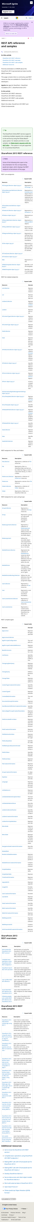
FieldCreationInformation (9, 729)
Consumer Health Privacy (8, 1217)
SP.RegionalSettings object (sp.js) (11, 233)
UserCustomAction (26, 602)
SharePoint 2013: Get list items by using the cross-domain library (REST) (6, 1119)
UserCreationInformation (9, 893)
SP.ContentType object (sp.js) (10, 324)
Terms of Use (22, 1217)
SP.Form (30, 376)
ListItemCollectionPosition (9, 810)
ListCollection (5, 288)
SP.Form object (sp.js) (8, 381)
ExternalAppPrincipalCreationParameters (13, 711)
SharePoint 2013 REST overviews (11, 60)
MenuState (5, 834)
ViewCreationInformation (9, 903)
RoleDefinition (25, 553)
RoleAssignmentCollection (9, 525)
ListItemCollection (7, 301)
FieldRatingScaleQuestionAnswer (11, 745)
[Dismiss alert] (31, 2)
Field (3, 338)
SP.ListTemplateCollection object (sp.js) (12, 396)
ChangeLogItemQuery (8, 663)
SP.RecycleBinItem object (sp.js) (10, 227)
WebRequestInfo (6, 918)
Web (3, 260)
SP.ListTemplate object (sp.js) (10, 405)
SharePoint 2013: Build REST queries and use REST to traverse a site (7, 1047)
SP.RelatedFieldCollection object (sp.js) (12, 409)
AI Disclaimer (5, 1212)
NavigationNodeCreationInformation (12, 846)
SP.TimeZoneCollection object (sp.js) (12, 253)
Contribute (4, 1215)
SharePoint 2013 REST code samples (13, 62)
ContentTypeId (6, 691)
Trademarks (4, 1219)
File (30, 461)
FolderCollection (6, 486)
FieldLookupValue (7, 741)
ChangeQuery (6, 672)
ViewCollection (6, 430)
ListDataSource (6, 790)
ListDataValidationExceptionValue (11, 796)
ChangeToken (6, 678)
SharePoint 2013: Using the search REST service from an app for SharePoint (7, 1037)
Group (29, 510)
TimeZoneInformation (8, 877)
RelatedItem (5, 851)
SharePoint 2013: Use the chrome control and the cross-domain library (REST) (6, 1106)
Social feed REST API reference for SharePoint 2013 (6, 991)
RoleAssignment (25, 528)
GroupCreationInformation (9, 772)
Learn (3, 38)
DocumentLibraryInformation (10, 701)
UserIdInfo (5, 896)
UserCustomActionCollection (10, 598)
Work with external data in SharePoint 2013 (18, 1183)
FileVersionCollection (8, 476)
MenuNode (5, 826)
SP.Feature (27, 212)
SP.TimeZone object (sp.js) (9, 256)
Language (5, 782)
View (3, 436)
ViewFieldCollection (7, 441)
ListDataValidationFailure (9, 803)
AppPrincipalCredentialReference (11, 645)
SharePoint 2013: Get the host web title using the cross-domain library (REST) (6, 1129)
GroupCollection (6, 508)
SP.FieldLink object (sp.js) (9, 363)
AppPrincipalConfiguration (9, 640)
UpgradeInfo (5, 882)
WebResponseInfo (7, 924)
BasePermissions (6, 650)
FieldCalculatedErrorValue (9, 719)
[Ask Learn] (28, 38)
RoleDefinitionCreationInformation (11, 862)
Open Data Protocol (10, 1187)
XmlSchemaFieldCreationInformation (12, 929)
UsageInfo (5, 887)
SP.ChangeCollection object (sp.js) (11, 185)
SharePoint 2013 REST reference (11, 58)
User (29, 585)
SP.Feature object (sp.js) (8, 215)
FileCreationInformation (8, 764)
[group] (17, 228)
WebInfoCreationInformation (10, 913)
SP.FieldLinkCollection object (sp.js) (11, 349)
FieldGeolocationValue (8, 734)
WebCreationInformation (9, 908)
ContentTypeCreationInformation (11, 685)
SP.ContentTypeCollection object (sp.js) (12, 316)
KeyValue (4, 777)
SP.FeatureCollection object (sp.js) (11, 210)
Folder (16, 488)
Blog (23, 1212)
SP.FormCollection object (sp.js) (10, 373)
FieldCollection (6, 331)
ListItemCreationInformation (10, 816)
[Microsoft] (17, 18)
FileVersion (18, 478)
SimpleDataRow (6, 869)
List (3, 295)
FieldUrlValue (5, 752)
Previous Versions (15, 1212)
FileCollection (5, 461)
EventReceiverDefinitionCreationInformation (14, 706)
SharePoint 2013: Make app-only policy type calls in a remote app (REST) (7, 1086)
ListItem (30, 305)
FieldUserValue (6, 759)
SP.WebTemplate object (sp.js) (10, 269)
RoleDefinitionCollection (8, 550)
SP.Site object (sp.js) (7, 243)
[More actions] (31, 38)
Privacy (11, 1215)
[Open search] (26, 17)
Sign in (31, 18)
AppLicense (5, 631)
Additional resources (8, 64)
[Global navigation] (1, 17)
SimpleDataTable (6, 874)
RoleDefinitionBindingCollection (11, 575)
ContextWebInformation (8, 696)
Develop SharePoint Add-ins (13, 1174)
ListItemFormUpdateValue (9, 821)
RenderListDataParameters (9, 854)
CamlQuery (5, 655)
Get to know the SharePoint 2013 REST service (6, 951)
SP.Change (27, 187)
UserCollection (6, 583)
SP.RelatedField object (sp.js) (10, 423)
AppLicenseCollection (8, 637)
